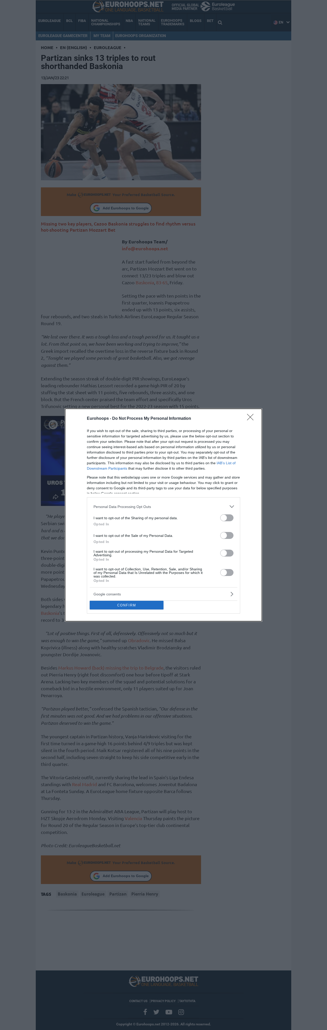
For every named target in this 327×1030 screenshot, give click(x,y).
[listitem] (163, 506)
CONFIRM (126, 605)
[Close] (252, 419)
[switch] (226, 517)
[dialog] (163, 515)
